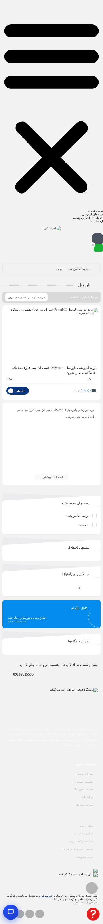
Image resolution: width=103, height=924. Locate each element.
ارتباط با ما (96, 221)
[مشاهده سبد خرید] (98, 248)
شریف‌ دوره (46, 895)
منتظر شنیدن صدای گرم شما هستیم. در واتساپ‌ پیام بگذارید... (57, 665)
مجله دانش (86, 825)
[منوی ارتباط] (10, 912)
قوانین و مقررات (83, 833)
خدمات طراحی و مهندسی (87, 217)
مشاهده (19, 391)
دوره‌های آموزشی (92, 214)
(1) (87, 587)
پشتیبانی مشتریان (83, 781)
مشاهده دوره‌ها (84, 789)
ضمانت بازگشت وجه (81, 841)
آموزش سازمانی (83, 804)
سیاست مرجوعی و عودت (77, 848)
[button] (51, 106)
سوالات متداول (84, 773)
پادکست (83, 525)
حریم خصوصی (84, 856)
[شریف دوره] (51, 228)
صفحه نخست (95, 210)
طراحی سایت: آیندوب (85, 902)
